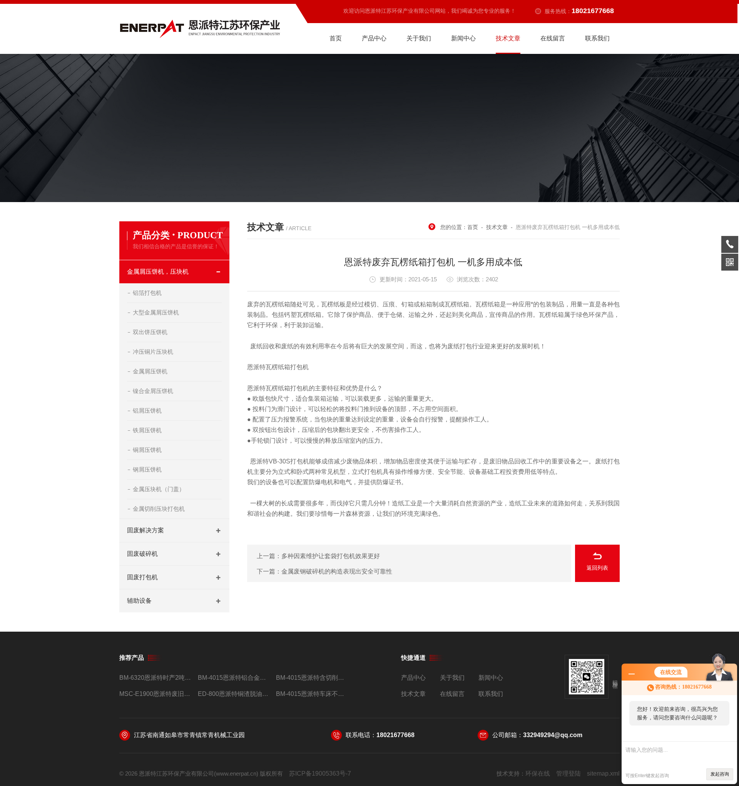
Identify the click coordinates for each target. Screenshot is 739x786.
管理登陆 (568, 773)
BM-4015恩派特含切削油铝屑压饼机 (312, 677)
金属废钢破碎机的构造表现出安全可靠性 (336, 571)
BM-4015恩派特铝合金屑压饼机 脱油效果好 (234, 677)
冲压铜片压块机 (153, 351)
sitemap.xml (603, 773)
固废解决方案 (145, 530)
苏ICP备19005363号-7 (320, 773)
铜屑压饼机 (147, 450)
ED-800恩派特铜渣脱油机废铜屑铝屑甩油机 (234, 694)
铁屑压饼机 (147, 430)
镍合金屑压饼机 (153, 391)
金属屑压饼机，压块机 (158, 271)
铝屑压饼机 (147, 410)
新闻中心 (463, 38)
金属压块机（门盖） (159, 489)
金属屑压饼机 (150, 371)
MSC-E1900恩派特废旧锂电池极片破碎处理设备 (155, 694)
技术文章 (508, 38)
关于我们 (418, 38)
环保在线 (537, 773)
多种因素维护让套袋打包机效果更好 (330, 556)
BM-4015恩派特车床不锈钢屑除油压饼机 (312, 694)
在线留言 (552, 38)
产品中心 (374, 38)
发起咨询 (720, 774)
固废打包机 (142, 577)
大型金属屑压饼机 (156, 312)
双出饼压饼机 (150, 332)
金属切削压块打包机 (159, 508)
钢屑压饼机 (147, 469)
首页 (335, 38)
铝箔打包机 (147, 292)
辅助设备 (139, 600)
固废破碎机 (142, 553)
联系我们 (597, 38)
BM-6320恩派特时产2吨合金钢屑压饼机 (155, 677)
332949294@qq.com (552, 735)
